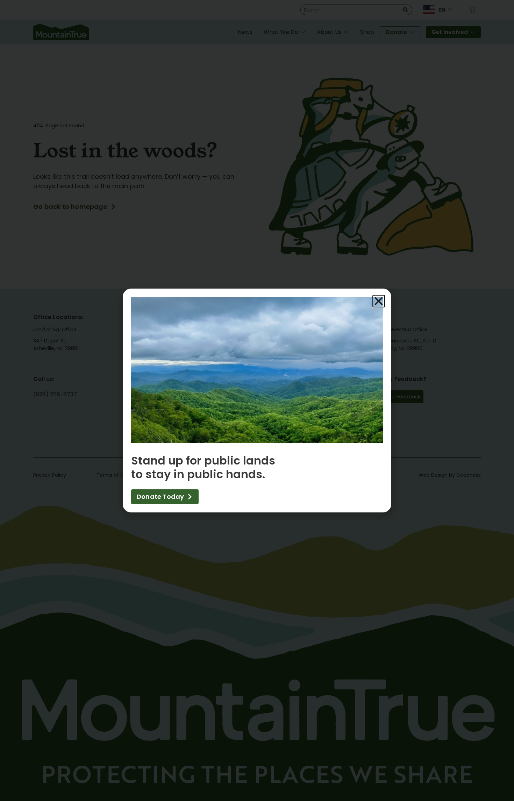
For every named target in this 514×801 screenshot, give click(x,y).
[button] (378, 301)
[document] (257, 400)
